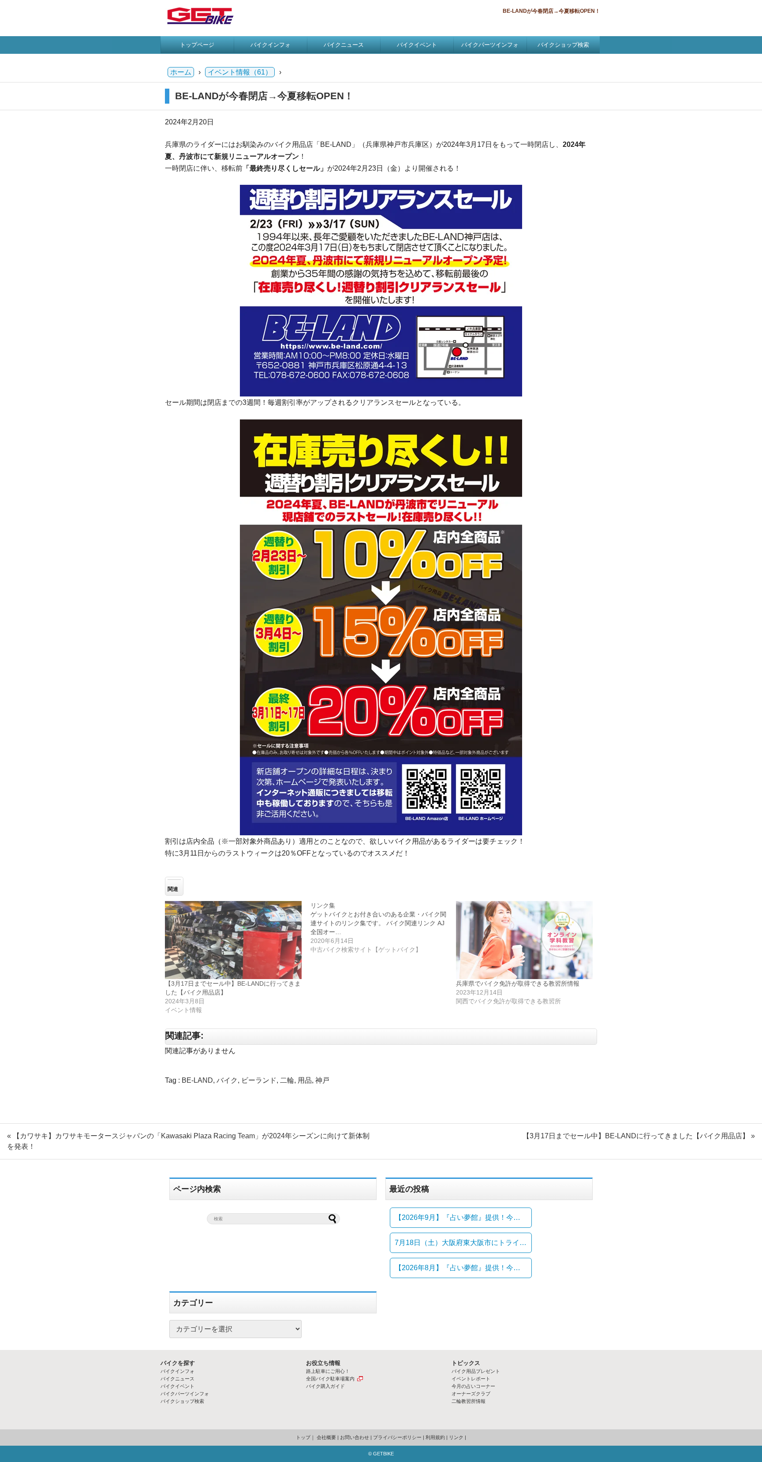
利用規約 (435, 1437)
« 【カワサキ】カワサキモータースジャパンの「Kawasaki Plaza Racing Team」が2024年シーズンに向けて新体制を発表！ (188, 1141)
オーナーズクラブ (471, 1393)
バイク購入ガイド (325, 1386)
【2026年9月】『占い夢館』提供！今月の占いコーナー (463, 1217)
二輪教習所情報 (469, 1401)
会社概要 (326, 1437)
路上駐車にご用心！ (328, 1371)
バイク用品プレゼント (476, 1371)
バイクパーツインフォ (490, 44)
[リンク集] (383, 927)
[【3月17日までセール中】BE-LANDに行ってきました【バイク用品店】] (233, 940)
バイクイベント (417, 44)
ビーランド (258, 1080)
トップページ (197, 44)
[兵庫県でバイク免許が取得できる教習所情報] (524, 940)
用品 (305, 1080)
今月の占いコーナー (473, 1386)
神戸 (322, 1080)
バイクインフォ (270, 44)
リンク (456, 1437)
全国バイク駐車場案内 (330, 1378)
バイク (227, 1080)
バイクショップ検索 (563, 44)
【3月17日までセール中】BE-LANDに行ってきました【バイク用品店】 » (639, 1136)
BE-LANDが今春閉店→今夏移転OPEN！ (264, 95)
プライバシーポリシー (397, 1437)
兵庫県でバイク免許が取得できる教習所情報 (517, 983)
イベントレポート (471, 1378)
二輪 (287, 1080)
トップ (303, 1437)
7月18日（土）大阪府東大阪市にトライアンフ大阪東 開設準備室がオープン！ (463, 1242)
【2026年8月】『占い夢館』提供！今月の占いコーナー (463, 1267)
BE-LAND (197, 1080)
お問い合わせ (354, 1437)
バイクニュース (344, 44)
